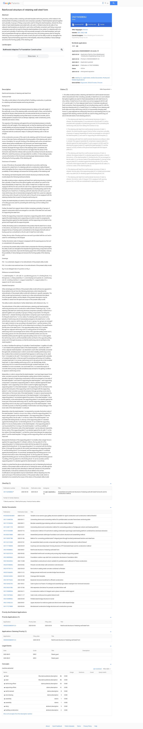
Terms (79, 726)
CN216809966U (8, 557)
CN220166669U (8, 572)
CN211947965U (8, 595)
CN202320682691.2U (9, 625)
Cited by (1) (78, 78)
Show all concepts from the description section (17, 714)
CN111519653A (8, 523)
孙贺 (82, 32)
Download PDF (79, 24)
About (48, 726)
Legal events (86, 78)
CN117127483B (8, 606)
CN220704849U (8, 565)
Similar (102, 24)
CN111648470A (8, 519)
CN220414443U (8, 576)
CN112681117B (8, 527)
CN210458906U (8, 599)
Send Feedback (57, 726)
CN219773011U (8, 568)
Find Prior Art (92, 24)
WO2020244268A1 (9, 515)
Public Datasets (69, 726)
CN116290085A (8, 492)
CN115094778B (8, 538)
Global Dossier (92, 82)
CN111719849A (8, 546)
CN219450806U (8, 549)
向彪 (85, 32)
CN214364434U (8, 561)
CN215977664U (8, 580)
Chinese (85, 29)
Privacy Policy (88, 726)
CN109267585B (8, 534)
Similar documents (96, 78)
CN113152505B (8, 531)
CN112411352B (8, 542)
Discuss (99, 82)
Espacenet (84, 82)
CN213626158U (8, 587)
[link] (5, 676)
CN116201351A (8, 553)
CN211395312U (8, 602)
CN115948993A (8, 591)
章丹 (79, 32)
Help (95, 726)
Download (98, 669)
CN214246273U (8, 583)
